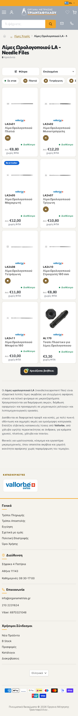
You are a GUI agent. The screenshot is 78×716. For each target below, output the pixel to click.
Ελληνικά (37, 672)
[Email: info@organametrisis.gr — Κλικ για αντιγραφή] (62, 23)
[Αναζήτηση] (50, 24)
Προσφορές (9, 646)
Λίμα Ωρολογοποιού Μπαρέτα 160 (18, 343)
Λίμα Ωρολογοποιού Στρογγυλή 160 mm (56, 272)
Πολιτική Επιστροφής (15, 538)
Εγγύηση (7, 526)
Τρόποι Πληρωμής (13, 515)
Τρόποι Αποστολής (13, 520)
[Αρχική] (4, 36)
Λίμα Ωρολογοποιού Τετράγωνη (18, 272)
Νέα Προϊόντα (11, 635)
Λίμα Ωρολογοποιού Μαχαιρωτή (18, 201)
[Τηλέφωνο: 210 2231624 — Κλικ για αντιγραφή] (71, 23)
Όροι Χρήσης (10, 543)
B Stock (7, 641)
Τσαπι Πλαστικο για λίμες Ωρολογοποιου (57, 343)
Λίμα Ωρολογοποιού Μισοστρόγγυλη (56, 129)
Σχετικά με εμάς (12, 532)
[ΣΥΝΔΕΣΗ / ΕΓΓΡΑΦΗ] (11, 12)
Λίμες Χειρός (22, 36)
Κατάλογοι (8, 652)
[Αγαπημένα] (67, 12)
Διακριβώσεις (10, 658)
